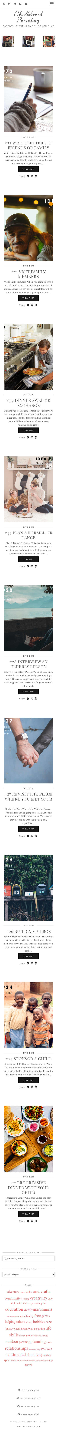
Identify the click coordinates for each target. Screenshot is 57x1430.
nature (45, 1335)
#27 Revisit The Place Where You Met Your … (28, 798)
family (30, 1316)
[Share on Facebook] (28, 176)
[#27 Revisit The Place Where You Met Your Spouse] (28, 751)
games (45, 1316)
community (13, 1298)
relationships (16, 1348)
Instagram (29, 1398)
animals (22, 1292)
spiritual (47, 1354)
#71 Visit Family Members (28, 274)
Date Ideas (28, 137)
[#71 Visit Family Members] (28, 228)
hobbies (39, 1321)
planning (38, 1341)
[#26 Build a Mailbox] (28, 888)
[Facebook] (20, 4)
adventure (13, 1291)
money (30, 1335)
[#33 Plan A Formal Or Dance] (28, 489)
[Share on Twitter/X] (32, 176)
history (29, 1321)
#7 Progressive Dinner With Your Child (28, 1187)
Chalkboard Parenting (28, 17)
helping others (15, 1321)
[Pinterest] (15, 4)
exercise (20, 1316)
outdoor (12, 1341)
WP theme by (28, 1426)
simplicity (35, 1354)
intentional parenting (33, 1328)
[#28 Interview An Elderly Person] (28, 618)
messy (22, 1335)
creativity (38, 1298)
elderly (28, 1309)
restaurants (32, 1349)
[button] (53, 4)
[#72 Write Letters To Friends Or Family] (28, 99)
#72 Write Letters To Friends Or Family (29, 145)
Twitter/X (29, 1390)
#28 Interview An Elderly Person (28, 664)
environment (11, 1316)
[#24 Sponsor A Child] (28, 1015)
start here (16, 1360)
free (37, 1315)
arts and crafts (38, 1291)
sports (8, 1360)
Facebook (30, 1406)
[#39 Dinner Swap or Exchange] (28, 357)
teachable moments (28, 1360)
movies (37, 1335)
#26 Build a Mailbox (28, 931)
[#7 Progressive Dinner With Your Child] (28, 1139)
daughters (31, 1304)
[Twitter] (4, 4)
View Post (28, 169)
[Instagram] (9, 4)
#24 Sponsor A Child (29, 1058)
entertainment (42, 1309)
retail (38, 1349)
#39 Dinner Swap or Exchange (29, 403)
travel (28, 1365)
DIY (44, 1303)
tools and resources (42, 1360)
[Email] (26, 4)
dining (38, 1303)
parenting (24, 1342)
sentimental (16, 1354)
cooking (25, 1298)
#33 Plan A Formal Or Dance (29, 535)
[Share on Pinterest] (36, 176)
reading (49, 1342)
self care (46, 1348)
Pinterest (29, 1414)
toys (51, 1360)
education (14, 1309)
